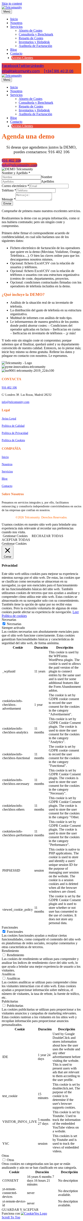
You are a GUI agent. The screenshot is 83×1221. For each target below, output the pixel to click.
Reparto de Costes (31, 38)
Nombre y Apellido (16, 173)
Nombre (46, 177)
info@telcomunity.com (21, 71)
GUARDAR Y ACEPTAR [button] (20, 1209)
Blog (13, 49)
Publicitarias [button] (10, 1001)
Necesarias (14, 624)
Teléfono (9, 190)
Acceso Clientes (22, 58)
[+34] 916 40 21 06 (58, 71)
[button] (11, 160)
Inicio (14, 19)
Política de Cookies (13, 440)
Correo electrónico (15, 186)
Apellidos (47, 181)
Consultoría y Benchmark (36, 34)
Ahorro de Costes (30, 30)
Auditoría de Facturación (35, 46)
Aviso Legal (9, 418)
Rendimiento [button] (10, 951)
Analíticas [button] (8, 974)
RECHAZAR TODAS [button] (47, 536)
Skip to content (12, 3)
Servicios (16, 26)
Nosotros (16, 23)
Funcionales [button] (10, 927)
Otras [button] (5, 1155)
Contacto (16, 53)
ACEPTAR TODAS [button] (16, 540)
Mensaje (9, 199)
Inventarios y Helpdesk (34, 42)
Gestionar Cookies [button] (15, 536)
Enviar (7, 203)
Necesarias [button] (9, 619)
